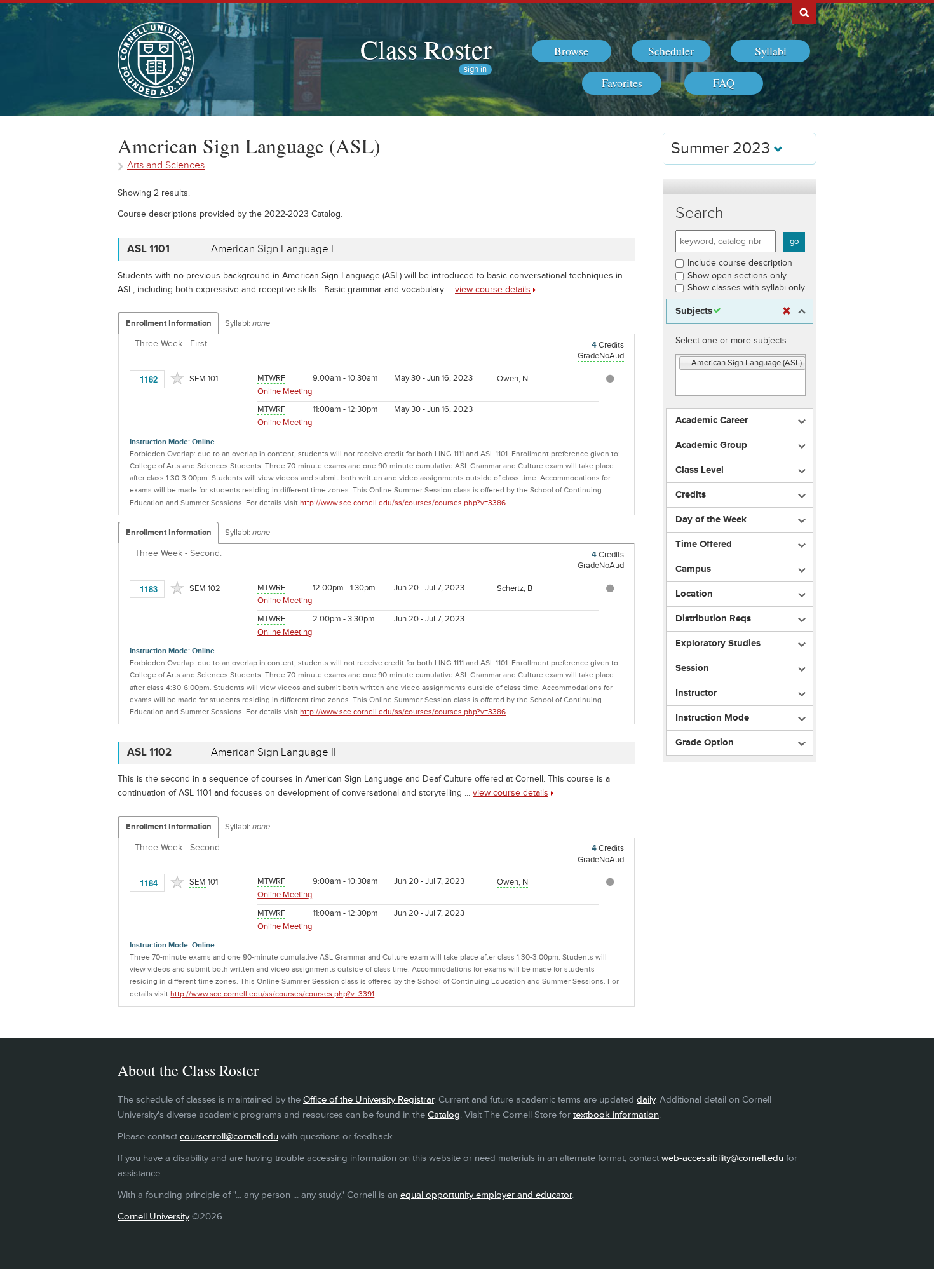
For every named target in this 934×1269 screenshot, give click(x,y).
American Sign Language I (272, 249)
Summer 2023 (722, 148)
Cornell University (153, 1217)
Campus (693, 569)
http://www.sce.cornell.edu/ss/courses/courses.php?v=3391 (272, 994)
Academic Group (711, 445)
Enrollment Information (169, 323)
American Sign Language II (273, 752)
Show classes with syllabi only (746, 287)
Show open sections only (737, 275)
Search (699, 213)
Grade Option (704, 743)
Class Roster (426, 49)
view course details (493, 289)
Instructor (696, 693)
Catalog (444, 1115)
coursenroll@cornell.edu (229, 1136)
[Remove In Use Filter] (786, 311)
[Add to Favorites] (177, 378)
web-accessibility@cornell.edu (722, 1158)
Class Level (699, 470)
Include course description (739, 262)
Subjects (693, 311)
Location (694, 594)
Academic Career (711, 420)
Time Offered (703, 544)
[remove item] (685, 364)
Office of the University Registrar (368, 1100)
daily (646, 1100)
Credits (690, 495)
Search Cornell (804, 12)
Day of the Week (711, 520)
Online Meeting (284, 391)
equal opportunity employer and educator (486, 1195)
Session (692, 668)
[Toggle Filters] (739, 186)
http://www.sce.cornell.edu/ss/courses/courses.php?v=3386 (403, 503)
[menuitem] (571, 51)
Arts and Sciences (166, 165)
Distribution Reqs (713, 619)
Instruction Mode (712, 718)
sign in (475, 69)
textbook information (616, 1115)
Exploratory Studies (718, 643)
